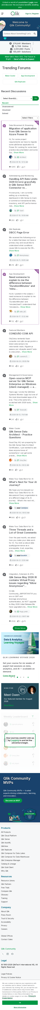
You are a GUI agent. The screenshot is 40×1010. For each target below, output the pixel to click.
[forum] (4, 125)
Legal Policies (6, 974)
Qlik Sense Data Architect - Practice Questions (20, 434)
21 (25, 517)
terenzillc (23, 410)
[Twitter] (2, 954)
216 (12, 265)
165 (12, 366)
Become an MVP (13, 800)
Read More (9, 705)
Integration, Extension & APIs (21, 574)
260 (12, 220)
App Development (28, 76)
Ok (20, 1002)
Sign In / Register (32, 14)
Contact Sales (7, 939)
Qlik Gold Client (7, 867)
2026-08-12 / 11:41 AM (20, 415)
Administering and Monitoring (21, 176)
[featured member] (32, 690)
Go (35, 98)
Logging (15, 740)
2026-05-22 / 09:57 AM (20, 616)
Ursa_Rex (23, 460)
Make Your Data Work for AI (21, 479)
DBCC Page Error (19, 232)
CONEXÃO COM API (21, 333)
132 (12, 321)
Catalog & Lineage (8, 864)
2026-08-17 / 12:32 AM (20, 316)
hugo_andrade (25, 611)
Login (31, 2)
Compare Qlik (6, 891)
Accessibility (6, 922)
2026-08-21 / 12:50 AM (20, 560)
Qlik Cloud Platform (9, 835)
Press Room (6, 915)
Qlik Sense (5, 839)
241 (12, 419)
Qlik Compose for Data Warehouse (15, 857)
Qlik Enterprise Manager (10, 860)
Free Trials (5, 887)
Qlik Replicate (20, 82)
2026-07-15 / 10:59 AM (20, 215)
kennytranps (24, 255)
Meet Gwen (12, 695)
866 (13, 517)
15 (25, 621)
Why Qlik (4, 871)
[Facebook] (12, 954)
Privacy (4, 925)
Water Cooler (10, 76)
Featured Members (17, 330)
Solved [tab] (5, 113)
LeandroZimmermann (27, 356)
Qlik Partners (6, 884)
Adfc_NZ (23, 312)
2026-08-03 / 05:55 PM (20, 361)
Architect (23, 157)
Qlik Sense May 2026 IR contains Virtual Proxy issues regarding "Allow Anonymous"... (23, 581)
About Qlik (5, 911)
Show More (19, 152)
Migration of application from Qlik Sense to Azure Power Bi (23, 131)
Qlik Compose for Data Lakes (13, 853)
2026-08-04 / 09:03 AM (20, 513)
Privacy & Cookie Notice (11, 977)
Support (4, 902)
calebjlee (24, 508)
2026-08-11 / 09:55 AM (20, 260)
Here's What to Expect (24, 59)
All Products (6, 832)
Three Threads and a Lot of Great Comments (23, 531)
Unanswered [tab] (7, 106)
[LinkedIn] (7, 954)
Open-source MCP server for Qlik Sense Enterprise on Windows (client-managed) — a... (22, 382)
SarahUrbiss (25, 555)
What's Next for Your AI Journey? (23, 483)
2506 (13, 621)
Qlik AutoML (6, 843)
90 (12, 470)
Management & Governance (21, 375)
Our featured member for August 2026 (18, 700)
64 (12, 565)
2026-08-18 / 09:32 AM (20, 465)
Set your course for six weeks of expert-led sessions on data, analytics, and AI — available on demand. (19, 667)
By (20, 157)
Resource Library (8, 880)
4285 (13, 167)
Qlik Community (8, 949)
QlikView (4, 846)
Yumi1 (21, 211)
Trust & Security (7, 918)
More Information (20, 1007)
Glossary (4, 895)
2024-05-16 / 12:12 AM (20, 162)
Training (4, 898)
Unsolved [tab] (6, 110)
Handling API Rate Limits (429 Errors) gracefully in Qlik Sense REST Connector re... (23, 183)
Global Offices (7, 936)
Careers (4, 929)
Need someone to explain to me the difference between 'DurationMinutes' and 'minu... (22, 283)
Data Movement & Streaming (21, 125)
